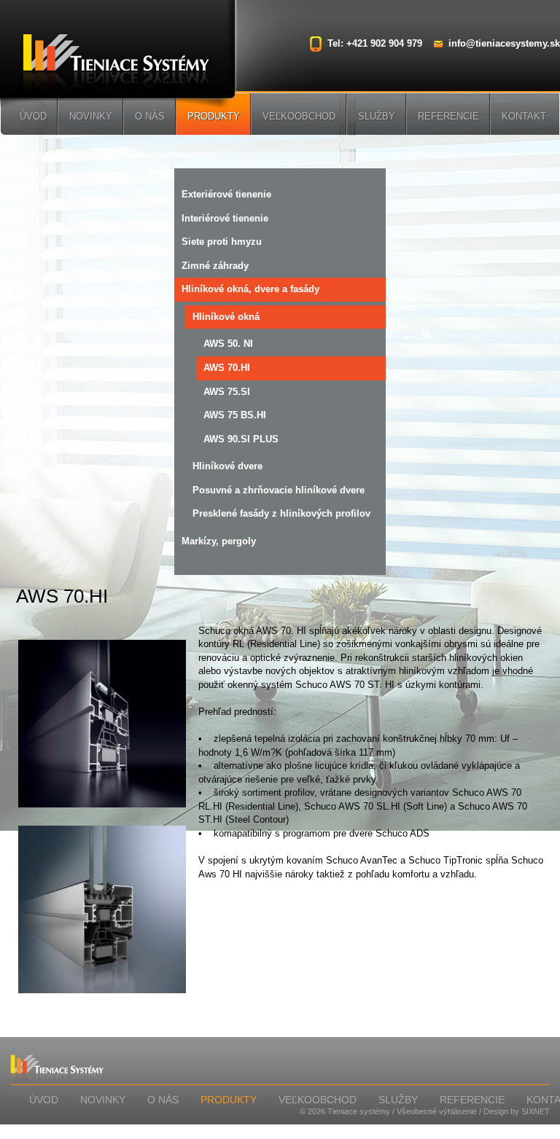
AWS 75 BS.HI (234, 415)
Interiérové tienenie (225, 218)
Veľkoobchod (298, 116)
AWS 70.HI (226, 367)
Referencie (448, 116)
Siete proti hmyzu (222, 241)
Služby (376, 116)
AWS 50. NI (228, 343)
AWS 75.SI (226, 391)
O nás (150, 116)
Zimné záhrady (215, 265)
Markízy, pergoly (219, 541)
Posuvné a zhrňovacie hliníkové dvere (278, 490)
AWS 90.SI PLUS (241, 439)
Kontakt (524, 116)
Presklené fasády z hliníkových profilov (281, 513)
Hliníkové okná (226, 316)
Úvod (33, 116)
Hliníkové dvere (227, 466)
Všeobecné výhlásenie (437, 1111)
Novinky (90, 116)
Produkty (213, 116)
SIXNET (535, 1111)
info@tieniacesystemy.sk (504, 43)
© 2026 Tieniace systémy (345, 1111)
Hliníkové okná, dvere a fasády (250, 288)
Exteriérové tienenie (226, 194)
